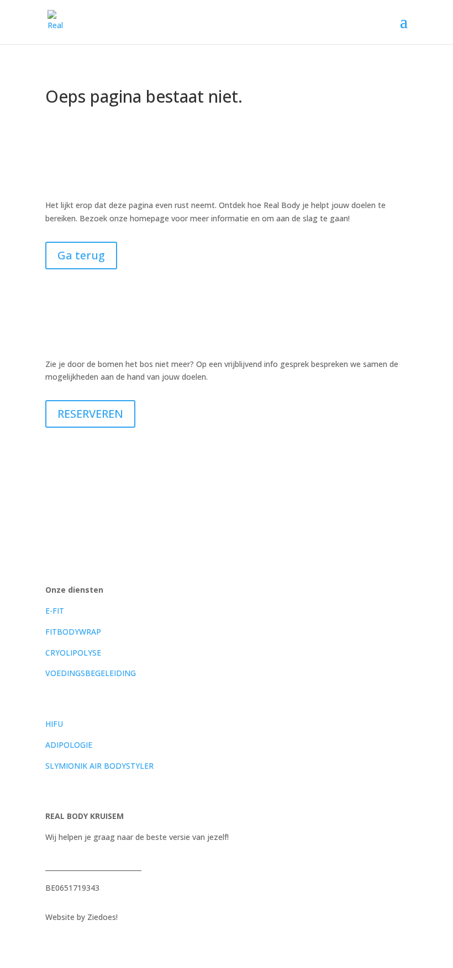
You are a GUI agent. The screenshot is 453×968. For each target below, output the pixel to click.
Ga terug (81, 255)
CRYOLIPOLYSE (73, 652)
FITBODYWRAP (73, 631)
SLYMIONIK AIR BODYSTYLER (99, 765)
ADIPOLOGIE (68, 745)
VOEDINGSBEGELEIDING (90, 673)
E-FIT (54, 610)
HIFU (54, 724)
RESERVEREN (90, 413)
